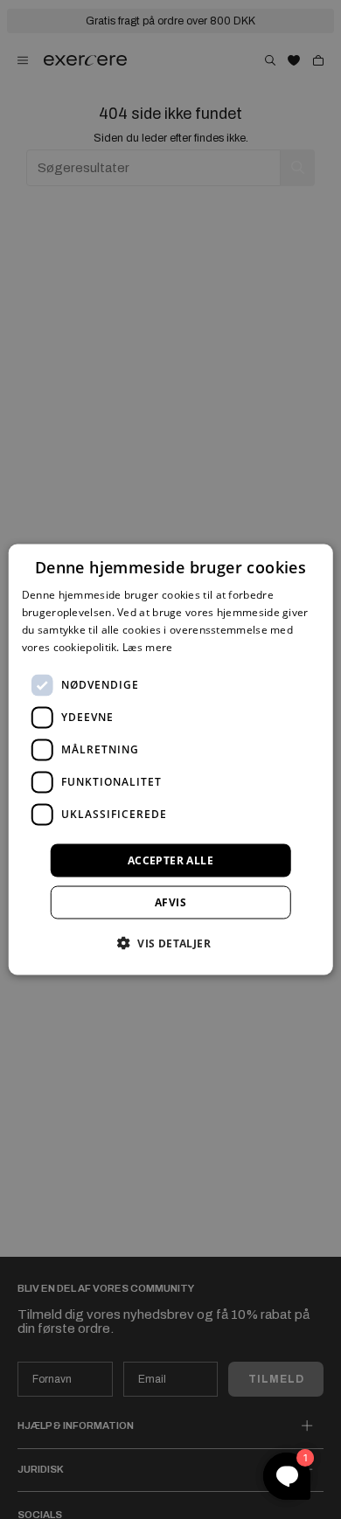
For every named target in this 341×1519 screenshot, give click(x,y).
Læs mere (147, 646)
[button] (170, 942)
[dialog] (171, 759)
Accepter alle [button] (170, 859)
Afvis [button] (170, 901)
